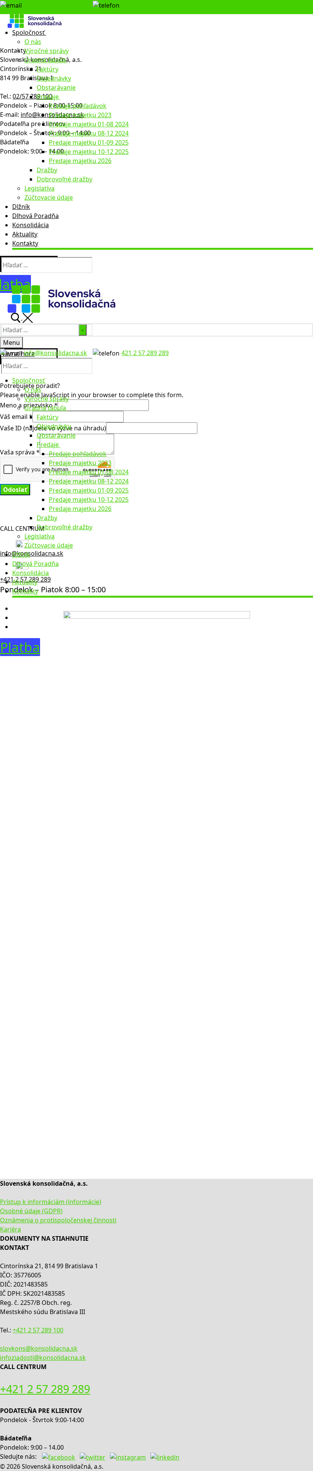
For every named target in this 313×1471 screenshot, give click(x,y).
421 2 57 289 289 (145, 4)
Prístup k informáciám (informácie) (50, 1202)
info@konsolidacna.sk (55, 4)
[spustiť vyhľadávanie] (83, 330)
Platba (20, 647)
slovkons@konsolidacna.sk (38, 1348)
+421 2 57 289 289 (45, 1388)
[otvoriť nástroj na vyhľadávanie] (22, 317)
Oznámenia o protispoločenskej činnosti (58, 1220)
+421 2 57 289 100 (38, 1330)
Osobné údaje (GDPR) (31, 1211)
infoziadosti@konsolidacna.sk (43, 1357)
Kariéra (10, 1229)
